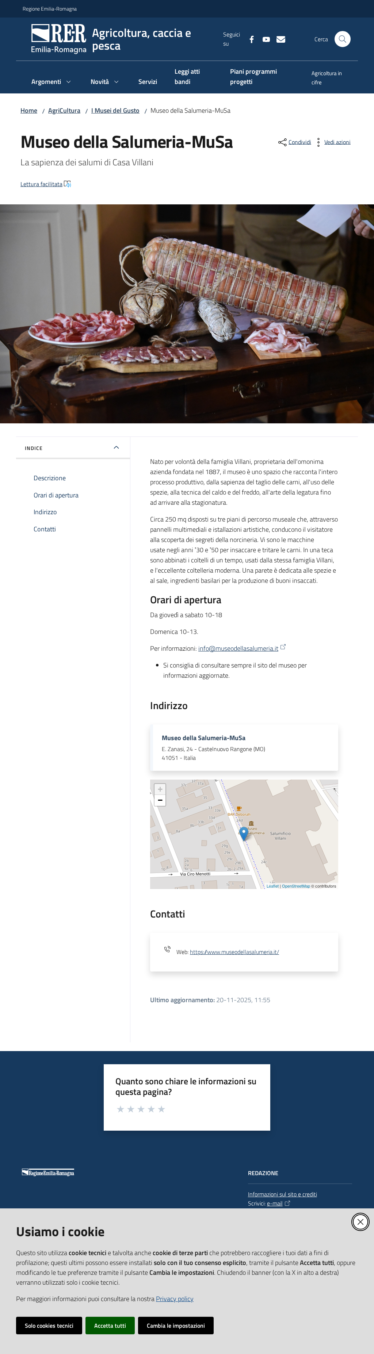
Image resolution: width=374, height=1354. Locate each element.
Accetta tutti (110, 1325)
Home (28, 110)
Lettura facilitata (41, 184)
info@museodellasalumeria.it (238, 648)
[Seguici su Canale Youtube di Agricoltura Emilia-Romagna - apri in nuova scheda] (263, 38)
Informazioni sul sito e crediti (282, 1194)
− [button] (160, 800)
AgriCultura (64, 110)
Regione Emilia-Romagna (50, 8)
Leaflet (273, 886)
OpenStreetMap (296, 886)
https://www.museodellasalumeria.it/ (234, 951)
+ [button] (160, 789)
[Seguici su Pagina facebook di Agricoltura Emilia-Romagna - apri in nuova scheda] (248, 38)
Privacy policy (175, 1299)
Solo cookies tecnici (49, 1325)
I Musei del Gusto (115, 110)
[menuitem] (327, 78)
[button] (342, 39)
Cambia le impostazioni (176, 1325)
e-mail (275, 1203)
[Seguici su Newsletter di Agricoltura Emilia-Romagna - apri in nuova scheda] (278, 38)
